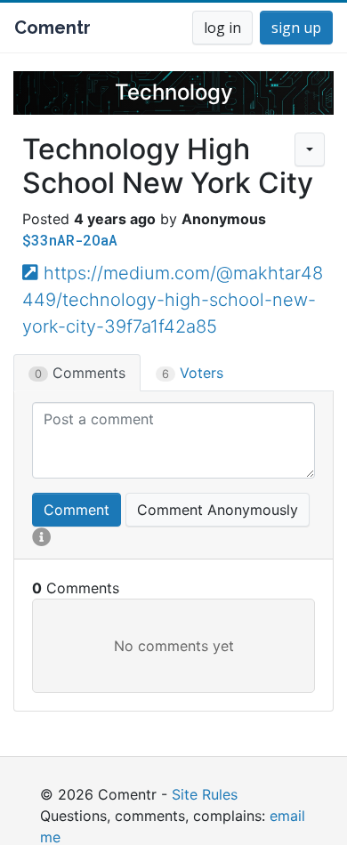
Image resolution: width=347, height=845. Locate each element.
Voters (192, 373)
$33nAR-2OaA (69, 239)
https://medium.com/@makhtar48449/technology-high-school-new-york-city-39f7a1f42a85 (172, 299)
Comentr (52, 27)
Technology (174, 92)
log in (222, 27)
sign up (296, 27)
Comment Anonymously (217, 510)
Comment (76, 510)
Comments (80, 373)
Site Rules (205, 794)
